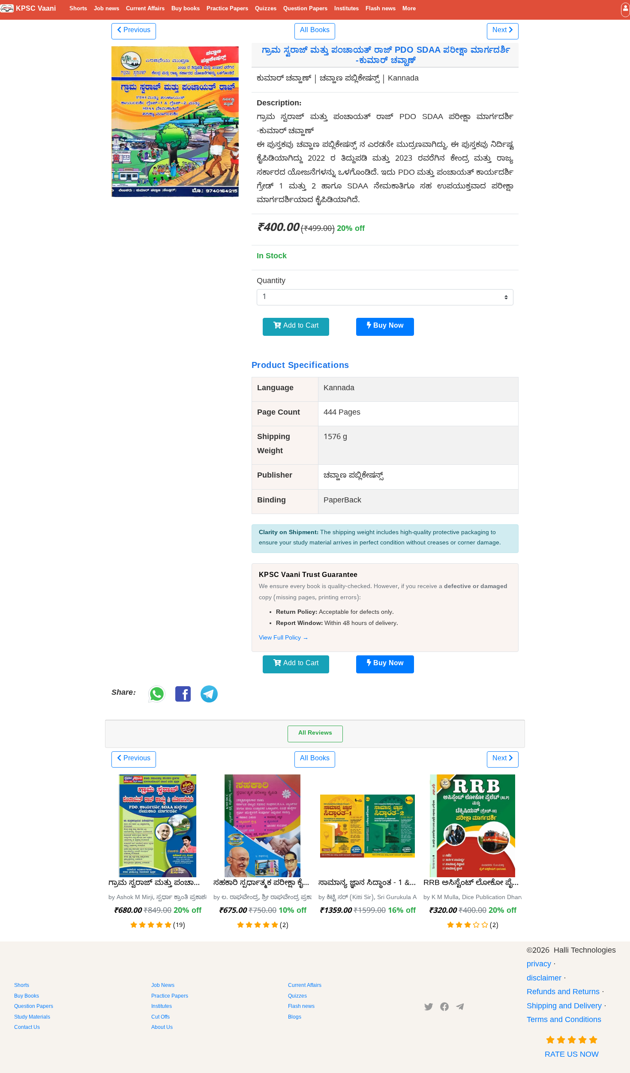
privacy (539, 965)
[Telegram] (460, 1009)
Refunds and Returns (563, 993)
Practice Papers (227, 9)
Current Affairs (145, 9)
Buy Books (26, 996)
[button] (625, 10)
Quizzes (265, 9)
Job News (162, 986)
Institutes (346, 9)
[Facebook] (444, 1009)
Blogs (294, 1017)
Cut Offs (160, 1017)
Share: (123, 693)
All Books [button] (315, 31)
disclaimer (544, 979)
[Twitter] (428, 1009)
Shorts (78, 9)
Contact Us (27, 1028)
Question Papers (305, 9)
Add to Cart (299, 327)
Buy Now (387, 327)
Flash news (381, 9)
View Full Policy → (284, 638)
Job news (106, 9)
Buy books (185, 9)
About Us (162, 1028)
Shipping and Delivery (564, 1007)
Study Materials (32, 1017)
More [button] (409, 9)
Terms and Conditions (564, 1021)
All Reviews (315, 734)
